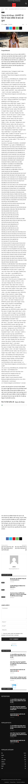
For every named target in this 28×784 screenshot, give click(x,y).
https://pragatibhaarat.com (14, 568)
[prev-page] (2, 600)
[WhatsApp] (17, 28)
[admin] (2, 24)
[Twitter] (10, 28)
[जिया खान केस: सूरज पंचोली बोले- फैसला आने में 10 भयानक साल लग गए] (5, 580)
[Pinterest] (14, 28)
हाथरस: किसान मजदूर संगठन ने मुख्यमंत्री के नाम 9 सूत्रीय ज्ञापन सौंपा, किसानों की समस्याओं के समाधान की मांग (18, 663)
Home (2, 9)
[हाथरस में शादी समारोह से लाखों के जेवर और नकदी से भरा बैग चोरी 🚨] (5, 671)
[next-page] (5, 600)
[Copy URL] (20, 28)
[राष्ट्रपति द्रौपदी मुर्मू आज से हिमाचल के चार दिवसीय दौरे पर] (5, 587)
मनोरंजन (6, 9)
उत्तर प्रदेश (3, 597)
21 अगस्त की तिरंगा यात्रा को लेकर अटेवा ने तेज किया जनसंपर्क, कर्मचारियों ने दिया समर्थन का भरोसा (18, 656)
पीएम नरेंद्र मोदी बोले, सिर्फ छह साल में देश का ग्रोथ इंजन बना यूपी (21, 548)
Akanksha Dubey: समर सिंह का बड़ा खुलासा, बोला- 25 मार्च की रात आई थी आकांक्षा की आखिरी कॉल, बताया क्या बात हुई (18, 594)
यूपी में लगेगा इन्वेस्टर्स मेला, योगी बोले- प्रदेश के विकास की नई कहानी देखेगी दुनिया (7, 548)
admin (5, 24)
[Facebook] (7, 28)
